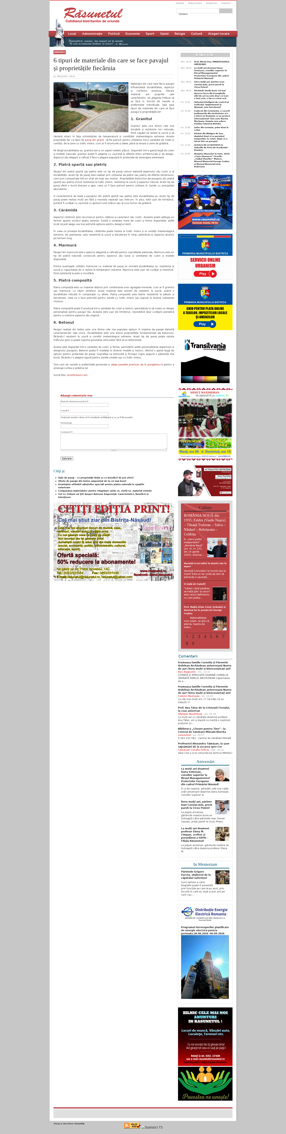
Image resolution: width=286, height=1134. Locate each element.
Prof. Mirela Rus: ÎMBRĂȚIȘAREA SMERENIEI (211, 63)
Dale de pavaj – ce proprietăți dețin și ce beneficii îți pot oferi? (96, 478)
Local (72, 34)
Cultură (196, 34)
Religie (180, 34)
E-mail (65, 410)
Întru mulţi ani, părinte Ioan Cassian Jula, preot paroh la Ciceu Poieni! (209, 84)
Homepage (66, 423)
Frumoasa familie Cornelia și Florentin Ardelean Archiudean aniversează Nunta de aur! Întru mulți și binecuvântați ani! (204, 689)
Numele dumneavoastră (74, 401)
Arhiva (180, 3)
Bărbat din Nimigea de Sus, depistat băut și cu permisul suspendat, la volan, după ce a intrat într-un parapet (210, 137)
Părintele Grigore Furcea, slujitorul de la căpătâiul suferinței (196, 898)
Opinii (164, 34)
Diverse (59, 52)
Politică (114, 34)
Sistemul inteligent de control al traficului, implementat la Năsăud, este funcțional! (211, 104)
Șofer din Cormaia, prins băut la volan (211, 128)
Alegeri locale (219, 34)
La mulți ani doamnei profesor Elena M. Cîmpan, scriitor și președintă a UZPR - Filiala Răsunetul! (195, 858)
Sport (150, 34)
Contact (226, 3)
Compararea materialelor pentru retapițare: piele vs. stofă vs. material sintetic (105, 491)
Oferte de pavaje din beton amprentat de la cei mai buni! (92, 481)
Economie (132, 34)
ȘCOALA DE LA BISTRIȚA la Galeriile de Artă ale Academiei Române (211, 147)
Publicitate (195, 3)
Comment (66, 432)
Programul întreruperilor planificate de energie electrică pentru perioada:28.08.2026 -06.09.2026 (205, 954)
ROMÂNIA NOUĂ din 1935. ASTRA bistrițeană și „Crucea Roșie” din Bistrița (204, 593)
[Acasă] (93, 15)
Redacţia (211, 3)
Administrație (92, 34)
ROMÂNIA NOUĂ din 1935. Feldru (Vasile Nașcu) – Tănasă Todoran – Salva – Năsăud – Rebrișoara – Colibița (205, 524)
